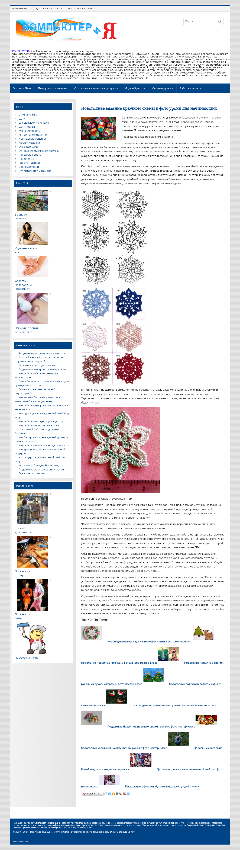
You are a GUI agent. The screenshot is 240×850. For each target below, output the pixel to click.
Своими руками (162, 88)
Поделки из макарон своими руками (42, 369)
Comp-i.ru (59, 831)
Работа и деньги (191, 88)
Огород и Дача (22, 88)
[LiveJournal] (121, 794)
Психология (26, 158)
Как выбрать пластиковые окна (39, 425)
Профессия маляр (26, 657)
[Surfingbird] (128, 794)
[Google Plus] (124, 794)
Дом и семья (27, 126)
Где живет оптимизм (32, 473)
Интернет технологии (53, 88)
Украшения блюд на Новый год (39, 465)
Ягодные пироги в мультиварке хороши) (44, 353)
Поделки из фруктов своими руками (42, 469)
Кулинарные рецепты (32, 138)
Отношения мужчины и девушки (96, 88)
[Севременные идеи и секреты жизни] (67, 40)
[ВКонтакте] (106, 794)
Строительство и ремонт (35, 170)
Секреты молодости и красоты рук (23, 285)
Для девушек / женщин (49, 8)
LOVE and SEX (84, 8)
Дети (69, 8)
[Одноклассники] (113, 794)
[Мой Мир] (117, 794)
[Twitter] (110, 794)
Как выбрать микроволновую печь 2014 (44, 445)
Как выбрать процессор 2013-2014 (41, 421)
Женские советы (30, 130)
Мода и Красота (135, 88)
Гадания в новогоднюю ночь (37, 365)
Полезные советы (21, 8)
